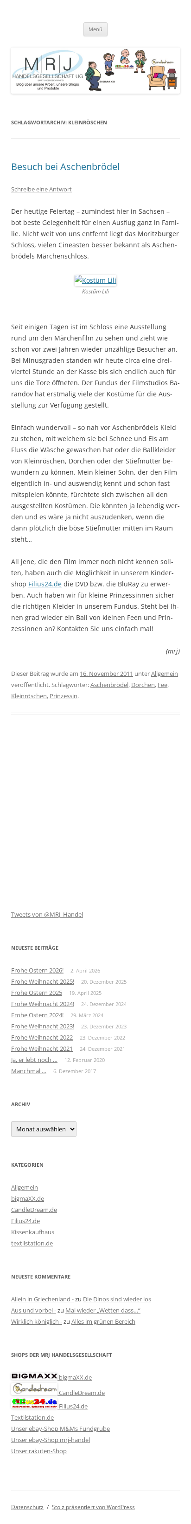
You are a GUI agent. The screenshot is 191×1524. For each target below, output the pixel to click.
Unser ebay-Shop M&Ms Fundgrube (60, 1428)
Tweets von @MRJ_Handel (47, 914)
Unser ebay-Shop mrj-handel (50, 1440)
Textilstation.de (32, 1417)
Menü (95, 29)
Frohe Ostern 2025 (36, 992)
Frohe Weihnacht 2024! (42, 1004)
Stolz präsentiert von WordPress (93, 1507)
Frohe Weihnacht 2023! (42, 1026)
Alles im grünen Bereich (103, 1321)
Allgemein (164, 673)
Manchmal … (28, 1071)
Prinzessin (63, 696)
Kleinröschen (29, 696)
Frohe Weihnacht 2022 (42, 1037)
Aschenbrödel (109, 684)
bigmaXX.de (27, 1198)
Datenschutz (27, 1507)
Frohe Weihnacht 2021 (42, 1048)
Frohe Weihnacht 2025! (42, 981)
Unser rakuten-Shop (39, 1451)
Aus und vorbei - (33, 1310)
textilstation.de (32, 1243)
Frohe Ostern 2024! (37, 1015)
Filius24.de (45, 583)
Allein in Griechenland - (42, 1299)
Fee (162, 684)
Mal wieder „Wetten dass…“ (102, 1310)
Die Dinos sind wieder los (117, 1299)
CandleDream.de (34, 1209)
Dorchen (143, 684)
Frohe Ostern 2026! (37, 970)
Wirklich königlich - (36, 1321)
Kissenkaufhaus (32, 1232)
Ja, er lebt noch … (34, 1059)
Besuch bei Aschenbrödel (65, 166)
